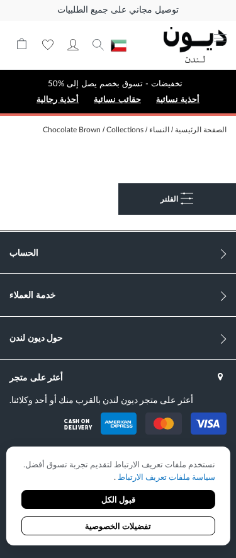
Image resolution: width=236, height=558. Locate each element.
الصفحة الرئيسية (201, 130)
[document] (118, 497)
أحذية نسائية (177, 99)
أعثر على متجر (36, 377)
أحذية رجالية (58, 99)
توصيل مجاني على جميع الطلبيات (118, 10)
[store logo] (191, 45)
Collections (124, 130)
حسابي (73, 44)
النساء (159, 130)
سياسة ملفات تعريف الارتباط (165, 478)
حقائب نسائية (117, 99)
